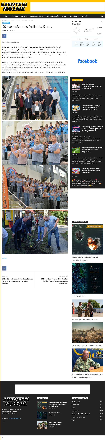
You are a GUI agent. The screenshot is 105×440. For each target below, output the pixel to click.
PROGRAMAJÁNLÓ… (79, 296)
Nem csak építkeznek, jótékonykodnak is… (85, 319)
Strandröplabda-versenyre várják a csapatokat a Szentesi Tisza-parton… (91, 107)
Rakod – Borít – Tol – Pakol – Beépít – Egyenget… (87, 345)
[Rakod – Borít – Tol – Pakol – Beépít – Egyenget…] (87, 332)
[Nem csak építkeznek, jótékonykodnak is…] (87, 308)
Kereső (84, 16)
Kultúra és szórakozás (78, 417)
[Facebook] (4, 36)
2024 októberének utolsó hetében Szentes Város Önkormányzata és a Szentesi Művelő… (17, 281)
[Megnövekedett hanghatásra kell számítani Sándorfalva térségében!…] (87, 239)
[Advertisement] (67, 6)
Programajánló (36, 16)
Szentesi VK (75, 411)
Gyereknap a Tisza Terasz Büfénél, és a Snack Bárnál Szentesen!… (91, 171)
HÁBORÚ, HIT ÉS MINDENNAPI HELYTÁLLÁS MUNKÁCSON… (91, 86)
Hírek (6, 16)
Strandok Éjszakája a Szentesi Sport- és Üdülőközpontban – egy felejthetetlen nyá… (92, 129)
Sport (64, 16)
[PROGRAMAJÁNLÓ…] (87, 278)
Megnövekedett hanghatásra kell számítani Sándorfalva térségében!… (58, 404)
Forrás (4, 258)
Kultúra (14, 16)
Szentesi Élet (12, 20)
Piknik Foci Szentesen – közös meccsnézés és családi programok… (92, 149)
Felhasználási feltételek (9, 414)
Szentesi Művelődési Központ (81, 414)
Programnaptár (52, 16)
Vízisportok (75, 404)
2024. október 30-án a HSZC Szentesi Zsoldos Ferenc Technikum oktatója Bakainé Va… (54, 281)
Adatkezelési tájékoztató (9, 411)
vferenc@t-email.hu (15, 418)
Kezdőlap (4, 20)
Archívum (73, 16)
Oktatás (24, 16)
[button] (102, 16)
